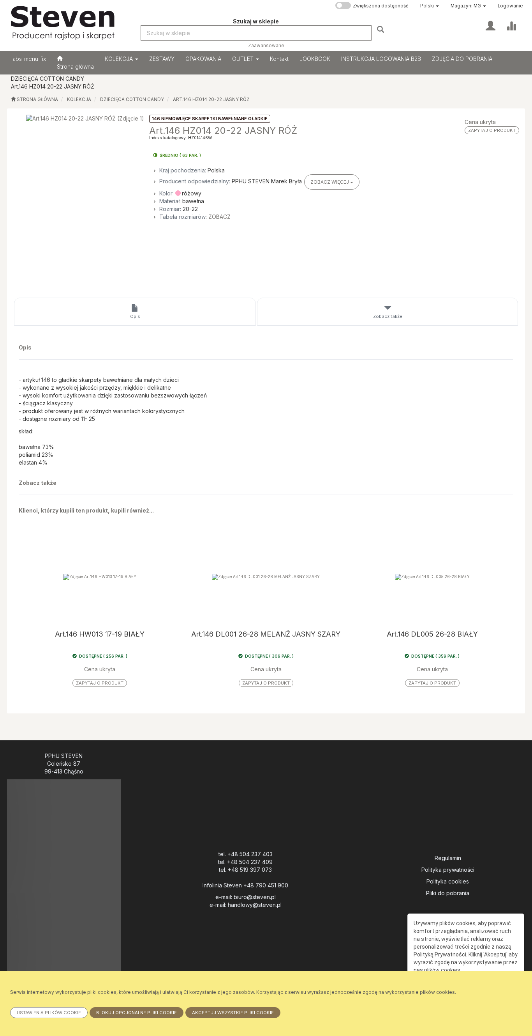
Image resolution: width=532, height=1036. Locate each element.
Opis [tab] (135, 316)
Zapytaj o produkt (492, 130)
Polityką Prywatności (440, 954)
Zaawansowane (266, 45)
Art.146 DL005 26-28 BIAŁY (432, 634)
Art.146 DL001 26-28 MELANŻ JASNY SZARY (265, 634)
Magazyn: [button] (466, 6)
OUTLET (243, 58)
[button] (429, 6)
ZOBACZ (219, 216)
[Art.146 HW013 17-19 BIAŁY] (100, 576)
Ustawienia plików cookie (49, 1012)
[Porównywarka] (511, 25)
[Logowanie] (490, 25)
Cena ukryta (480, 122)
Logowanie (510, 6)
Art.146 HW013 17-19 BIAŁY (99, 634)
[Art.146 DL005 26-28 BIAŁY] (432, 576)
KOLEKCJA (119, 58)
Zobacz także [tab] (387, 316)
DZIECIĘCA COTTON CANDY (132, 99)
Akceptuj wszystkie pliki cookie (233, 1012)
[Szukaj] (381, 29)
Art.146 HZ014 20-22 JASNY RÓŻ (211, 99)
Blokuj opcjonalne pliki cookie (136, 1012)
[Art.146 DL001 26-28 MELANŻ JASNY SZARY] (266, 576)
